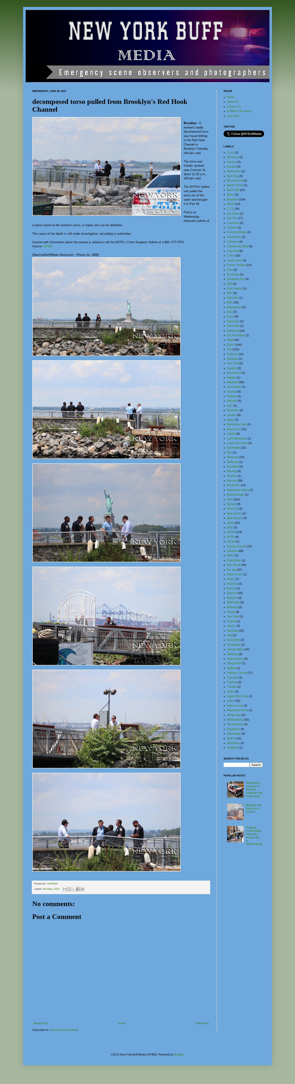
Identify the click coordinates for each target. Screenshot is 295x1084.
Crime (231, 255)
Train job (232, 677)
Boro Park (233, 190)
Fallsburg (233, 330)
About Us (233, 101)
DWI (229, 283)
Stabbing (232, 654)
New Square (235, 518)
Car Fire (232, 218)
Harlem (231, 377)
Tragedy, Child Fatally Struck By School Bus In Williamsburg (254, 836)
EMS (230, 302)
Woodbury (233, 729)
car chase (233, 213)
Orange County (236, 546)
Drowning (233, 274)
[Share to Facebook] (78, 889)
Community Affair (237, 246)
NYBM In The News (239, 111)
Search (231, 621)
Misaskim (233, 466)
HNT (230, 405)
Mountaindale (235, 494)
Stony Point (234, 663)
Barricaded (234, 171)
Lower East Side (237, 443)
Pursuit (231, 588)
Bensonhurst (235, 180)
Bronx (230, 194)
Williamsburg (235, 719)
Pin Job (231, 569)
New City (232, 508)
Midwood (233, 462)
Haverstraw (234, 386)
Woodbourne (235, 724)
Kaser (230, 419)
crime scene (234, 260)
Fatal (230, 340)
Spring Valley (235, 649)
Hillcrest (232, 400)
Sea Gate (233, 616)
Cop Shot (233, 251)
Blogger (178, 1054)
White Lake (234, 715)
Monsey (232, 480)
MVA (230, 499)
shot (229, 635)
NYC (230, 527)
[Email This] (64, 889)
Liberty (231, 433)
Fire (229, 349)
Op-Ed (231, 541)
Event (230, 316)
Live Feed (233, 116)
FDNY (231, 344)
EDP (230, 293)
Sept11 (231, 626)
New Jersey (234, 513)
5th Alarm (233, 157)
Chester (232, 227)
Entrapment (234, 307)
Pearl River (234, 560)
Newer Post (40, 1023)
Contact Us (234, 106)
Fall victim (233, 326)
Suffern (231, 668)
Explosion (233, 321)
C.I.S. (230, 208)
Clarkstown (234, 237)
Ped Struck (234, 565)
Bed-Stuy (233, 176)
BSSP (230, 204)
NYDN (48, 246)
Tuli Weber (52, 883)
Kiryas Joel (234, 429)
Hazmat (232, 391)
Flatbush (232, 354)
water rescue (235, 705)
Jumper (231, 415)
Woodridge (234, 733)
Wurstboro (233, 743)
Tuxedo (231, 686)
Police (231, 579)
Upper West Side (237, 696)
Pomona (232, 583)
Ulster (230, 691)
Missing (232, 471)
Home (122, 1023)
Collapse (232, 241)
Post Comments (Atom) (63, 1030)
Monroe (232, 476)
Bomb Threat (235, 185)
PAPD (230, 555)
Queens (232, 593)
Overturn (232, 551)
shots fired (233, 640)
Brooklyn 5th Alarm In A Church (254, 808)
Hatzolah (232, 382)
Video (230, 700)
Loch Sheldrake (237, 438)
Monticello (233, 485)
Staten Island (235, 658)
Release (232, 597)
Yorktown (233, 747)
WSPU (231, 738)
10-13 (230, 152)
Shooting (232, 630)
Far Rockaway (236, 335)
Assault (231, 166)
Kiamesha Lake (237, 424)
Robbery (232, 607)
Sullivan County (237, 672)
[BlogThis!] (69, 889)
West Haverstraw (237, 710)
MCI (229, 452)
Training (232, 682)
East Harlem (234, 288)
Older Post (202, 1023)
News (230, 523)
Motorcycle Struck (238, 490)
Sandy (231, 611)
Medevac (233, 457)
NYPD (231, 532)
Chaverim (233, 223)
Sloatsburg (234, 644)
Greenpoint (234, 372)
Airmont (232, 162)
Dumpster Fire (236, 279)
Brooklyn (48, 888)
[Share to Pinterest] (82, 889)
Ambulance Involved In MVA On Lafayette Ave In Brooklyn (254, 789)
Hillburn (232, 396)
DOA (56, 888)
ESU (230, 312)
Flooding (232, 358)
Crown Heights (236, 265)
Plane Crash (235, 574)
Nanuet (231, 504)
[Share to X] (73, 889)
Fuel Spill (233, 363)
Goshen (232, 368)
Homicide (233, 410)
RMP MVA (233, 602)
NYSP (231, 537)
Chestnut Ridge (237, 232)
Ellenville (233, 298)
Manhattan (233, 447)
